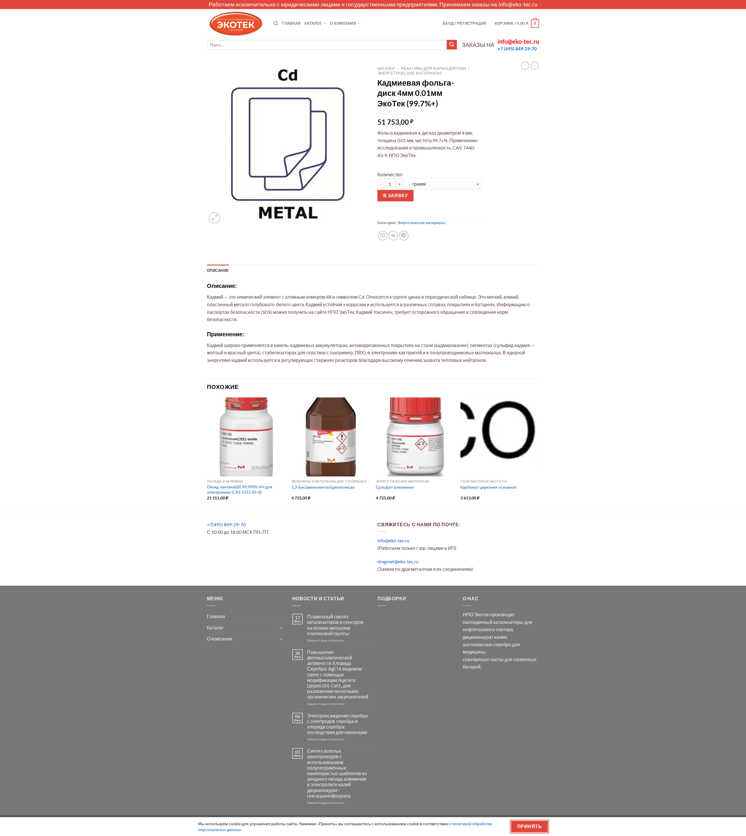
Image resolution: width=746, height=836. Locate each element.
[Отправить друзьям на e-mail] (383, 235)
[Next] (538, 454)
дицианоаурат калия (485, 637)
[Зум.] (214, 217)
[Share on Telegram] (404, 235)
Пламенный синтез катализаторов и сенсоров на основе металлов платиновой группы (335, 625)
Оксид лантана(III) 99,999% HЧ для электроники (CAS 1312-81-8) (239, 489)
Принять (529, 826)
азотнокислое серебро (487, 644)
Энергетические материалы (409, 73)
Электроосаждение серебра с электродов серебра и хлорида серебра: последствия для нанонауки (337, 724)
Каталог (313, 23)
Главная (291, 23)
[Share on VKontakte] (393, 235)
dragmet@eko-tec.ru (397, 561)
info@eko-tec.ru (518, 4)
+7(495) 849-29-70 (226, 524)
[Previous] (207, 454)
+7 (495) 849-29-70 (517, 48)
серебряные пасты (483, 659)
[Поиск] (276, 23)
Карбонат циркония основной (488, 487)
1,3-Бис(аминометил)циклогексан (323, 487)
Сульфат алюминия (395, 487)
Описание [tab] (218, 270)
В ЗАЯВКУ (395, 195)
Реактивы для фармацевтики (433, 68)
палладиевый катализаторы (493, 622)
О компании (343, 23)
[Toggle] (281, 627)
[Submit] (452, 45)
